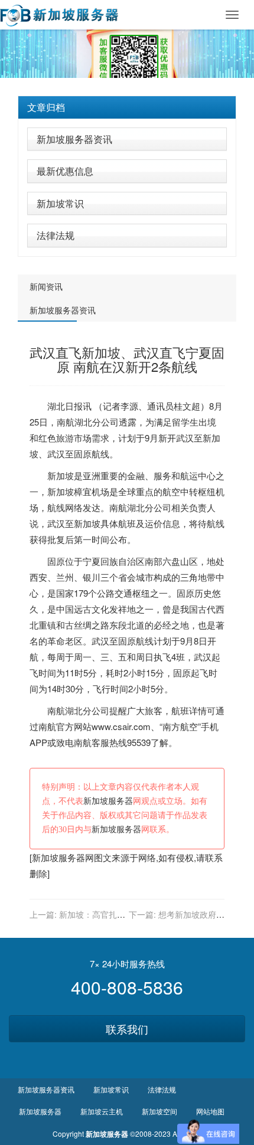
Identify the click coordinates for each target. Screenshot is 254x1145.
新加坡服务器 (108, 801)
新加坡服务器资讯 (74, 139)
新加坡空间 (159, 1111)
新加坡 (60, 475)
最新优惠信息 (65, 171)
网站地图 (210, 1111)
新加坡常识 (60, 203)
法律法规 (55, 235)
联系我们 (127, 1028)
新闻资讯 (46, 286)
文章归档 (46, 107)
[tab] (127, 107)
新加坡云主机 (101, 1111)
